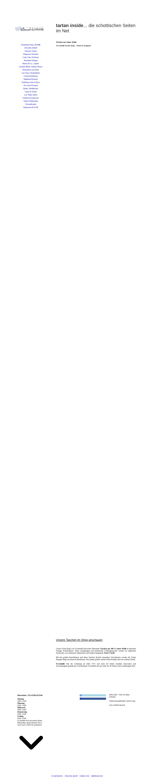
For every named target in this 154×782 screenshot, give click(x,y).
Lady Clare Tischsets (31, 57)
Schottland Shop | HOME (31, 45)
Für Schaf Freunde (31, 85)
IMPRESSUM (97, 776)
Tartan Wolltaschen (30, 101)
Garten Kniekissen (31, 76)
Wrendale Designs (31, 60)
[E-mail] (81, 695)
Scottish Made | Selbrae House (30, 67)
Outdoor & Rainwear (31, 98)
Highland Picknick (31, 79)
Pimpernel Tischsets (30, 54)
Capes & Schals (31, 92)
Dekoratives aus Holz (30, 70)
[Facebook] (80, 699)
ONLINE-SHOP (30, 48)
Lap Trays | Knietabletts (31, 73)
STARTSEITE (57, 776)
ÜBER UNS (84, 776)
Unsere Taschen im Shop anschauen (79, 639)
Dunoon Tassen (31, 51)
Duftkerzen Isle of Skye (31, 82)
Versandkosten (30, 104)
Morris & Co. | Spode (30, 64)
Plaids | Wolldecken (30, 89)
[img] (31, 25)
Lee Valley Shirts (30, 95)
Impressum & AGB (30, 107)
